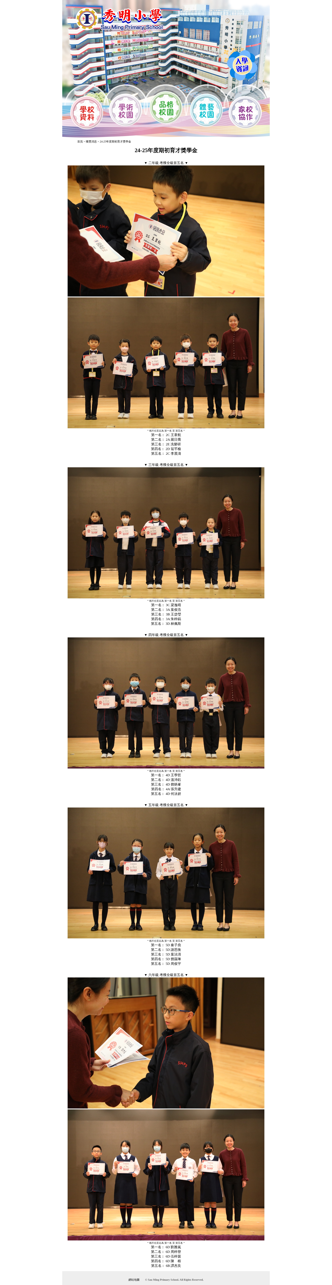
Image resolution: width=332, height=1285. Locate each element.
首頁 (80, 141)
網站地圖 (134, 1279)
